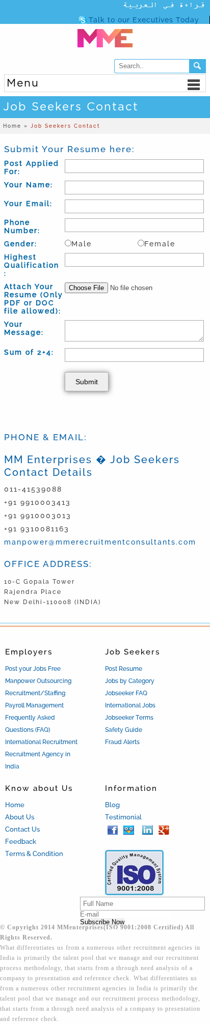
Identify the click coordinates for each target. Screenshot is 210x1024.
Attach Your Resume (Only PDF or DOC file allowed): (33, 298)
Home (14, 805)
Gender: (20, 244)
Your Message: (24, 328)
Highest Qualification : (31, 265)
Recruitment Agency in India (37, 760)
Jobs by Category (129, 681)
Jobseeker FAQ (126, 693)
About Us (19, 817)
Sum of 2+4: (29, 352)
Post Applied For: (31, 167)
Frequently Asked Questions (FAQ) (30, 723)
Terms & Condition (34, 854)
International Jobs (130, 705)
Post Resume (123, 668)
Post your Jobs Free (33, 668)
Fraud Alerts (122, 742)
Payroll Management (34, 705)
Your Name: (28, 185)
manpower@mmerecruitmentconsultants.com (100, 542)
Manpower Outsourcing (38, 681)
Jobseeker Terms (129, 717)
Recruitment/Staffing (35, 693)
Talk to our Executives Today (144, 20)
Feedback (20, 841)
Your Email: (28, 204)
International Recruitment (41, 742)
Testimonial (123, 817)
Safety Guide (123, 729)
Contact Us (22, 829)
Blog (112, 805)
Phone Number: (22, 226)
